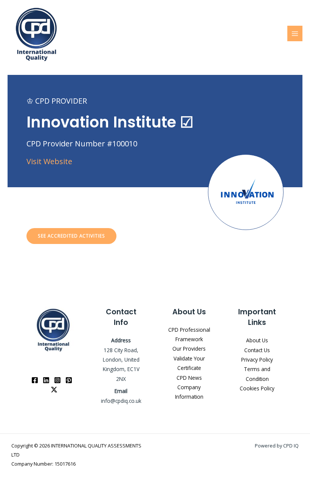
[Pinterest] (68, 380)
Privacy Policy (257, 359)
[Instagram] (57, 380)
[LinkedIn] (46, 380)
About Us (257, 340)
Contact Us (257, 350)
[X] (54, 389)
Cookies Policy (257, 388)
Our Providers (189, 348)
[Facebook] (34, 380)
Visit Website (49, 161)
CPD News (189, 377)
